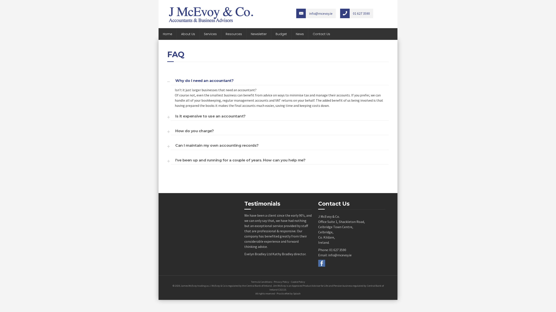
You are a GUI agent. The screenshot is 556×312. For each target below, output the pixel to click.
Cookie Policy (298, 281)
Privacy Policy (281, 281)
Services (210, 34)
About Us (188, 34)
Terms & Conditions (261, 281)
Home (167, 34)
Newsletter (259, 34)
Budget (281, 34)
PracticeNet (283, 293)
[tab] (276, 80)
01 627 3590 (337, 250)
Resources (234, 34)
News (300, 34)
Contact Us (321, 34)
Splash (297, 293)
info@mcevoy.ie (340, 255)
